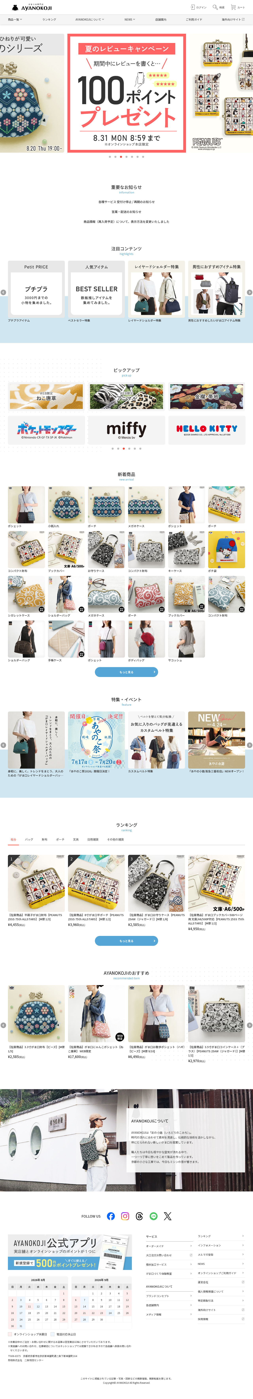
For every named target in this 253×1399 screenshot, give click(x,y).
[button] (219, 7)
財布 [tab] (44, 839)
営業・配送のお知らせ (126, 212)
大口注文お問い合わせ (159, 1255)
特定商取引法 (205, 1300)
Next (249, 292)
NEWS (201, 1264)
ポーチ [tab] (60, 839)
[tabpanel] (126, 893)
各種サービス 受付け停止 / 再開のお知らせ (126, 202)
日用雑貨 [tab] (92, 839)
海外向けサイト (231, 19)
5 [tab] (132, 157)
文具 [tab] (76, 839)
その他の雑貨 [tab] (115, 839)
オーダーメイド (155, 1246)
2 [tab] (115, 157)
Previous (3, 292)
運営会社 (203, 1282)
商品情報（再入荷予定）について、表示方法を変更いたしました (126, 221)
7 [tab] (143, 157)
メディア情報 (153, 1314)
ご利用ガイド (194, 19)
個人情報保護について (211, 1291)
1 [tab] (110, 157)
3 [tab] (121, 157)
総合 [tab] (13, 839)
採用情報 (203, 1319)
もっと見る (126, 672)
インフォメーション (209, 1245)
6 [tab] (138, 157)
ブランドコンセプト (157, 1296)
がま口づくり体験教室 (159, 1273)
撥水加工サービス (156, 1264)
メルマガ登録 (205, 1254)
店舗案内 (160, 19)
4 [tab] (126, 157)
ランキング (49, 19)
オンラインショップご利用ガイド (217, 1273)
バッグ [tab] (29, 839)
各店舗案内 (152, 1305)
